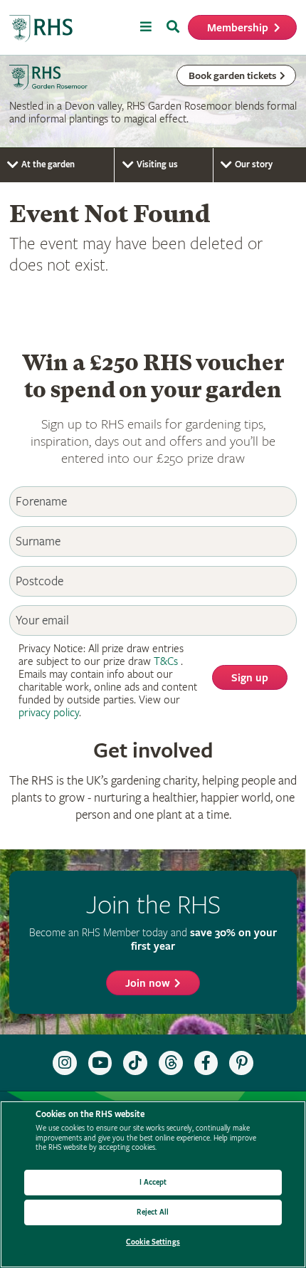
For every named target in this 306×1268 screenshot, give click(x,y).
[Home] (41, 29)
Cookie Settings (153, 1242)
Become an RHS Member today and (153, 939)
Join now (147, 983)
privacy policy (49, 713)
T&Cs (166, 662)
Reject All (153, 1212)
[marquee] (153, 102)
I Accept (153, 1182)
